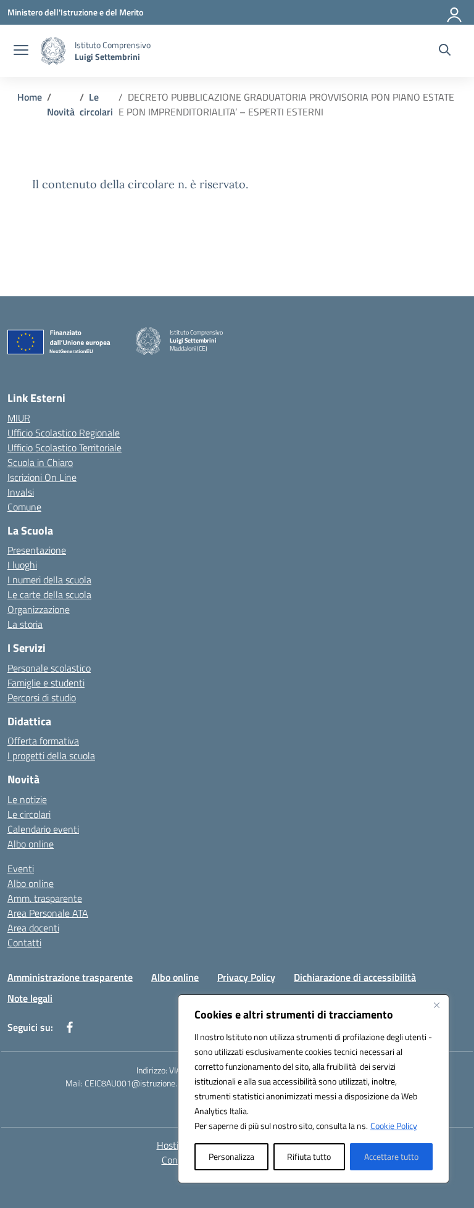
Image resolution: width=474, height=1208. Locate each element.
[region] (313, 1088)
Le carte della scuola (49, 594)
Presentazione (36, 550)
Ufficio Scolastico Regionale (63, 432)
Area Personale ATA (47, 913)
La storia (25, 624)
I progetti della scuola (51, 755)
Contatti (24, 942)
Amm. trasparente (44, 898)
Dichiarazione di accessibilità (355, 977)
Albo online (30, 843)
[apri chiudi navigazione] (21, 51)
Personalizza (231, 1156)
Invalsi (20, 492)
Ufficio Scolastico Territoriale (64, 447)
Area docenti (33, 927)
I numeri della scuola (49, 579)
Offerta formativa (43, 740)
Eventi (20, 868)
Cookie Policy (393, 1125)
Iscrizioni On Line (42, 477)
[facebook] (69, 1027)
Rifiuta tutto (309, 1156)
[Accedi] (455, 12)
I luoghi (22, 564)
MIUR (18, 417)
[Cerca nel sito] (444, 51)
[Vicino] (436, 1005)
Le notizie (27, 799)
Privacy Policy (246, 977)
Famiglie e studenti (46, 682)
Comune (24, 506)
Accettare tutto (391, 1156)
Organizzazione (38, 609)
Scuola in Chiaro (40, 462)
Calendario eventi (43, 829)
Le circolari (29, 814)
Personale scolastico (49, 667)
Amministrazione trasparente (70, 977)
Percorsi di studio (41, 697)
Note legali (29, 998)
